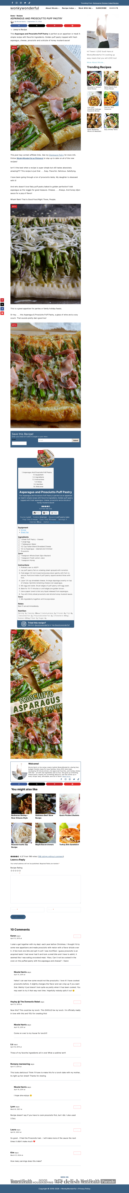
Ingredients (39, 477)
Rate (55, 513)
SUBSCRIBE (101, 8)
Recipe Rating (16, 868)
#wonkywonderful (62, 625)
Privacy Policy (84, 1189)
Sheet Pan (25, 532)
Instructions (39, 479)
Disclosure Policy (56, 155)
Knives (23, 530)
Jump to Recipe (20, 30)
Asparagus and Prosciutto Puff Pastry (37, 472)
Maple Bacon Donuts (44, 845)
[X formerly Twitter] (25, 3)
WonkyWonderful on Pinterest (30, 158)
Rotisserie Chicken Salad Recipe (106, 3)
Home (12, 16)
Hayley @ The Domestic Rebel (25, 1001)
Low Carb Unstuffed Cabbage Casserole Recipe (94, 109)
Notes (39, 482)
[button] (14, 47)
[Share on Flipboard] (72, 25)
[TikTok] (29, 3)
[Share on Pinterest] (54, 25)
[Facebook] (12, 3)
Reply (77, 936)
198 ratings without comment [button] (50, 856)
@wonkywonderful (42, 625)
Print (38, 513)
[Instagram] (17, 3)
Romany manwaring (20, 1064)
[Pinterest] (21, 3)
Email (14, 439)
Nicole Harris (21, 21)
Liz (11, 1044)
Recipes (20, 16)
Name (14, 909)
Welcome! (39, 486)
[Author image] (12, 21)
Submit (75, 440)
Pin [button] (46, 513)
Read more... (66, 776)
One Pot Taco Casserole (109, 108)
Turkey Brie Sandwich (69, 845)
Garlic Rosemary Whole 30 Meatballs (94, 130)
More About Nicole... (96, 62)
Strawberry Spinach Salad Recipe (94, 88)
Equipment (39, 475)
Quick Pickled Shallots (69, 815)
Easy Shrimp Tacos (111, 129)
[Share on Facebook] (18, 25)
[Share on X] (36, 25)
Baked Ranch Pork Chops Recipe (110, 88)
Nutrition (40, 484)
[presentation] (21, 804)
